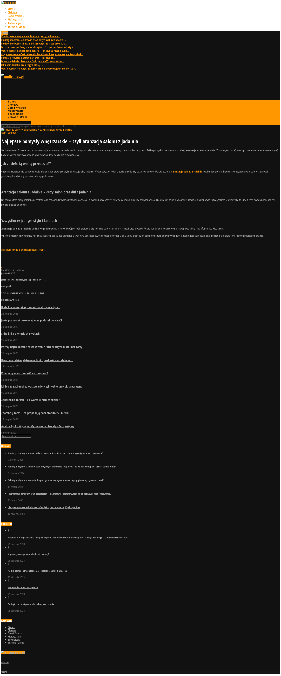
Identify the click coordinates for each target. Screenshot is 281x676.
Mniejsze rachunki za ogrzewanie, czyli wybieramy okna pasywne (41, 386)
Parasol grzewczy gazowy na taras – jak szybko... (28, 58)
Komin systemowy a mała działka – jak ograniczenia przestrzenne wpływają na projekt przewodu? (55, 453)
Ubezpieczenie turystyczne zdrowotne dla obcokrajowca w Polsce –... (39, 68)
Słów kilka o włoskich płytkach (20, 334)
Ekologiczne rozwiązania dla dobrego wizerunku (31, 604)
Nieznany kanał (16, 652)
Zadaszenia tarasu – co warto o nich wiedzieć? (30, 400)
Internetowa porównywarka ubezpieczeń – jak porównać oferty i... (38, 47)
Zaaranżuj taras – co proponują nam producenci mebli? (35, 413)
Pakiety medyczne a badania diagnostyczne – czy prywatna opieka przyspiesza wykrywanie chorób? (56, 480)
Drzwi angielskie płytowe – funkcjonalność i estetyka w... (32, 61)
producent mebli (36, 249)
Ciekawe (12, 12)
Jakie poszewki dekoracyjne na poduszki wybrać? (31, 320)
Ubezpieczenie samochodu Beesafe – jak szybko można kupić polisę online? (44, 507)
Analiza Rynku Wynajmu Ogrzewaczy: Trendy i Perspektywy (37, 426)
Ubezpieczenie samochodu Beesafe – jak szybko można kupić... (35, 50)
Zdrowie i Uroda (16, 26)
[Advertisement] (60, 89)
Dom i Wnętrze (16, 16)
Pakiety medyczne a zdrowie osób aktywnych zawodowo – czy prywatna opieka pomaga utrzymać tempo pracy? (62, 466)
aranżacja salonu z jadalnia (14, 249)
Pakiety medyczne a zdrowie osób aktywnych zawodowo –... (34, 40)
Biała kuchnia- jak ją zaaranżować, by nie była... (30, 307)
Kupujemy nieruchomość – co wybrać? (24, 373)
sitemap (5, 662)
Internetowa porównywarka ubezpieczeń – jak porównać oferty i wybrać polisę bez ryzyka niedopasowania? (59, 493)
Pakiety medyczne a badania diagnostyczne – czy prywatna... (34, 43)
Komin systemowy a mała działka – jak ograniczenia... (30, 36)
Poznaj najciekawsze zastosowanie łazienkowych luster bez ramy (41, 347)
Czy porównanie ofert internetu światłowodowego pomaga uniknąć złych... (42, 54)
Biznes (11, 9)
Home (4, 126)
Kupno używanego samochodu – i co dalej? (28, 554)
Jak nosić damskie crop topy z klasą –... (22, 65)
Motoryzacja (15, 19)
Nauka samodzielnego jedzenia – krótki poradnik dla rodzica (37, 570)
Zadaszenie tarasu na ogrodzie (23, 587)
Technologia (14, 23)
